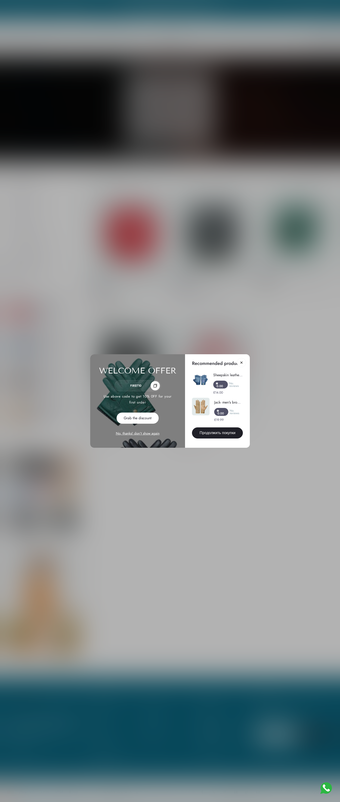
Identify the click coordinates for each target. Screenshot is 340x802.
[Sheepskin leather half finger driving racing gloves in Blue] (200, 380)
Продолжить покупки (217, 432)
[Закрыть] (241, 362)
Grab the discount (137, 418)
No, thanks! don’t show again (138, 433)
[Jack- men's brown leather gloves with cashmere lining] (201, 406)
